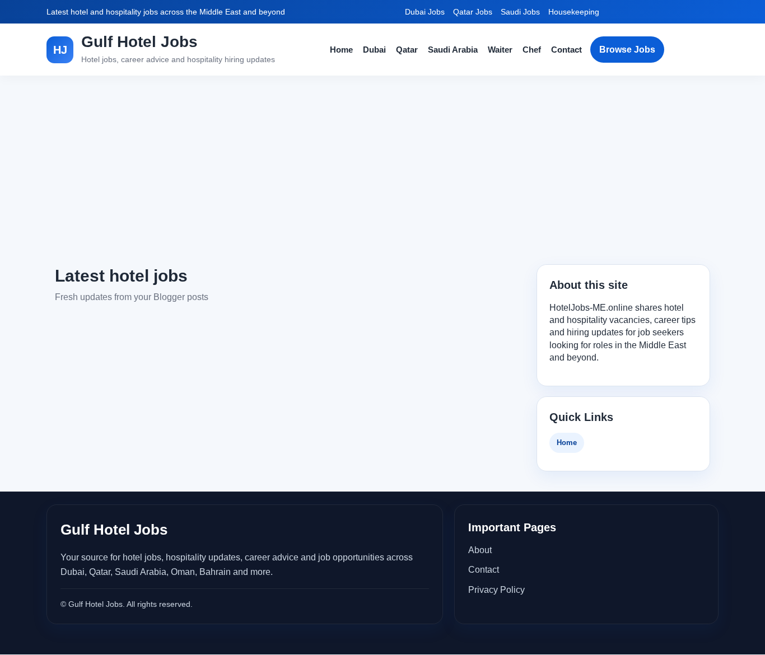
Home (341, 49)
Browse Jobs (627, 49)
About (480, 550)
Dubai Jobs (425, 11)
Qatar (407, 49)
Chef (532, 49)
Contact (566, 49)
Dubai (374, 49)
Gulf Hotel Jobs (139, 41)
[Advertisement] (382, 170)
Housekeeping (573, 11)
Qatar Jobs (472, 11)
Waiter (500, 49)
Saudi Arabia (453, 49)
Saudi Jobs (520, 11)
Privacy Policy (496, 590)
